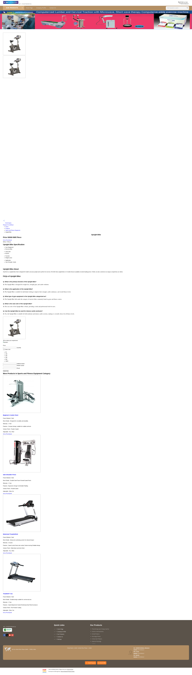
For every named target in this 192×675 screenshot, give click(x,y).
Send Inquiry (8, 223)
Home (6, 226)
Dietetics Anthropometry (98, 631)
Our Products (12, 8)
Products (7, 228)
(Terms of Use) (70, 669)
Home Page (29, 8)
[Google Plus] (12, 636)
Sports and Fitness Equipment (12, 230)
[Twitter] (7, 636)
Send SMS (103, 663)
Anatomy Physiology (96, 641)
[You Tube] (10, 636)
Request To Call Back (8, 224)
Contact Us (53, 8)
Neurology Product (96, 636)
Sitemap (59, 639)
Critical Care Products (97, 639)
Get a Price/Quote (7, 240)
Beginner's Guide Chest (10, 415)
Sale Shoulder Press (9, 474)
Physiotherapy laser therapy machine (100, 629)
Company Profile (41, 8)
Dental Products (96, 634)
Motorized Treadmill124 (10, 534)
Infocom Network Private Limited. (67, 671)
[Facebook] (4, 636)
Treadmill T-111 (8, 593)
